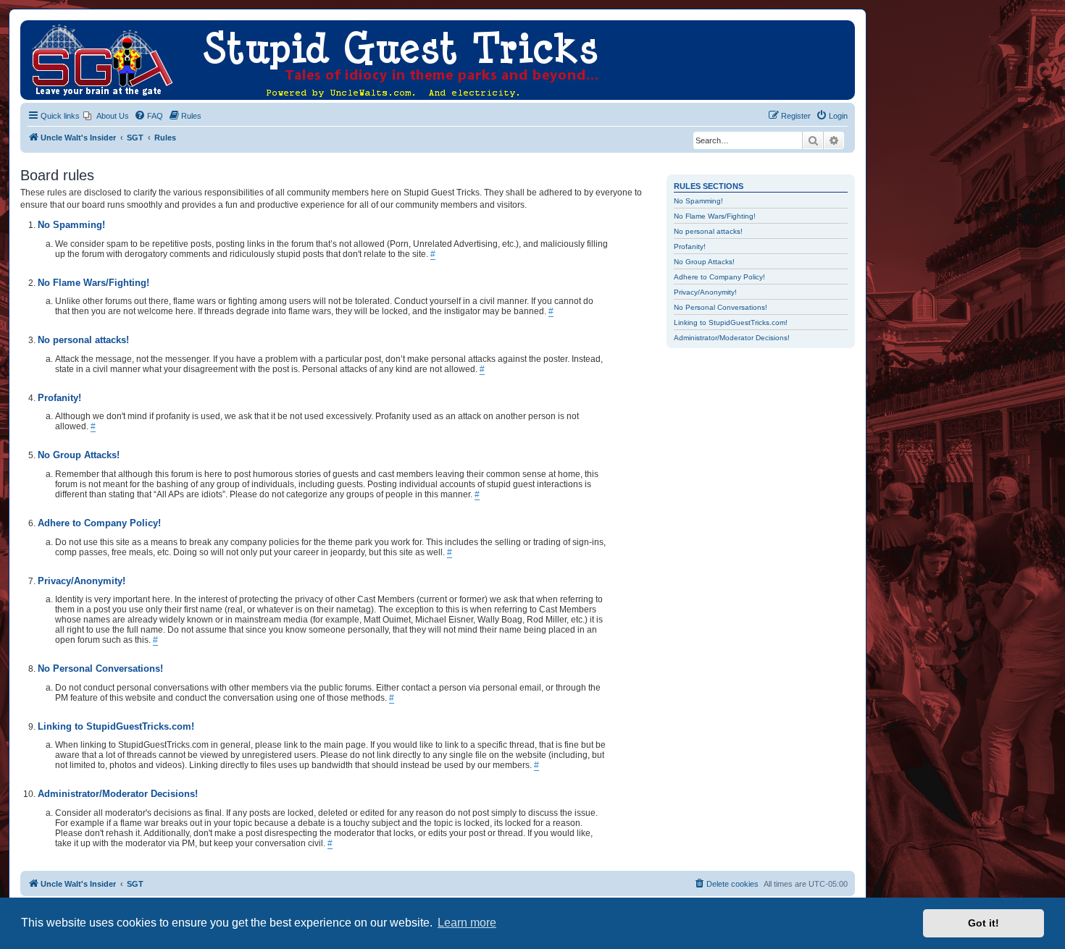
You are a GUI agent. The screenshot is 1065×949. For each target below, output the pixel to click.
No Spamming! (698, 201)
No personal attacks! (708, 231)
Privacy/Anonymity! (705, 292)
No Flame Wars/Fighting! (715, 216)
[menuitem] (106, 116)
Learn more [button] (467, 922)
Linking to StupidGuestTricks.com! (731, 322)
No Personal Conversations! (720, 307)
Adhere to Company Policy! (719, 277)
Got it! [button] (983, 923)
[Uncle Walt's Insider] (32, 27)
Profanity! (690, 246)
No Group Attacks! (704, 262)
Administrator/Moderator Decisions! (732, 338)
